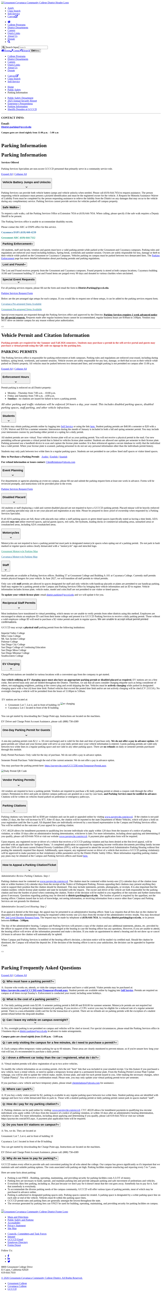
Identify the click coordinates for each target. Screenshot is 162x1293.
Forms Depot (14, 1245)
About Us (12, 36)
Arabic (45, 456)
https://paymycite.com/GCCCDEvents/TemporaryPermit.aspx (75, 765)
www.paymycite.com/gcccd (119, 816)
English (54, 456)
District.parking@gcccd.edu (16, 127)
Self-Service (14, 13)
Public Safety (14, 89)
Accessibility (14, 1222)
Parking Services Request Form (17, 293)
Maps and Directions (18, 1217)
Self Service (67, 426)
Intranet (11, 1236)
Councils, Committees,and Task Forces (27, 1233)
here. (92, 426)
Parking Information (18, 106)
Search (26, 50)
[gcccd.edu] (35, 2)
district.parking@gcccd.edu (60, 594)
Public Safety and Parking (21, 1220)
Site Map (12, 1228)
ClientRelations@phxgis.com (60, 462)
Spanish (63, 456)
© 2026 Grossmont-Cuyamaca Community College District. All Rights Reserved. (42, 1278)
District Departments (18, 27)
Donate (11, 39)
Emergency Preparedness (20, 103)
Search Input (12, 47)
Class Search (14, 10)
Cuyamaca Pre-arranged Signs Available (21, 304)
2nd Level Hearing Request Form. (22, 917)
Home (7, 50)
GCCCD (12, 1289)
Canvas (11, 16)
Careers (11, 30)
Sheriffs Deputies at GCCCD (22, 109)
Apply (11, 8)
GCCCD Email (15, 1239)
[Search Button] (9, 41)
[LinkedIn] (9, 1258)
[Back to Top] (2, 326)
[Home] (9, 22)
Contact (17, 50)
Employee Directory (18, 1242)
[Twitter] (9, 1261)
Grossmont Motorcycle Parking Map (19, 551)
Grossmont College (17, 1283)
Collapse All (20, 174)
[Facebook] (8, 1256)
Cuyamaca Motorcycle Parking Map (19, 556)
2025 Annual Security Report (22, 100)
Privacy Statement (17, 1225)
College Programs (16, 24)
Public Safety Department (20, 98)
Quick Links (14, 33)
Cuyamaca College (17, 1286)
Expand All (7, 174)
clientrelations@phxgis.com (86, 1083)
